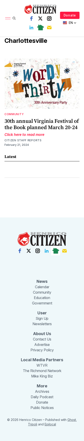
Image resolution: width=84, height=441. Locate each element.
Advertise (42, 344)
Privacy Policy (42, 350)
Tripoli (32, 424)
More (42, 386)
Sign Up (42, 318)
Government (42, 303)
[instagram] (49, 18)
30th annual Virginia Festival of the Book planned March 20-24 (41, 124)
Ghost (71, 420)
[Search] (14, 18)
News (42, 281)
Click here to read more (24, 134)
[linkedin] (31, 27)
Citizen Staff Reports (23, 140)
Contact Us (42, 339)
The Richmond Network (42, 370)
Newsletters (42, 324)
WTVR (42, 365)
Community (14, 114)
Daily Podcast (42, 397)
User (42, 313)
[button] (69, 23)
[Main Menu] (7, 18)
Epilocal (50, 424)
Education (42, 297)
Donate (70, 15)
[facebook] (31, 18)
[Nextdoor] (40, 27)
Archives (42, 391)
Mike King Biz (42, 376)
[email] (49, 27)
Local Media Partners (42, 359)
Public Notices (42, 407)
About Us (42, 333)
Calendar (42, 287)
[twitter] (40, 18)
